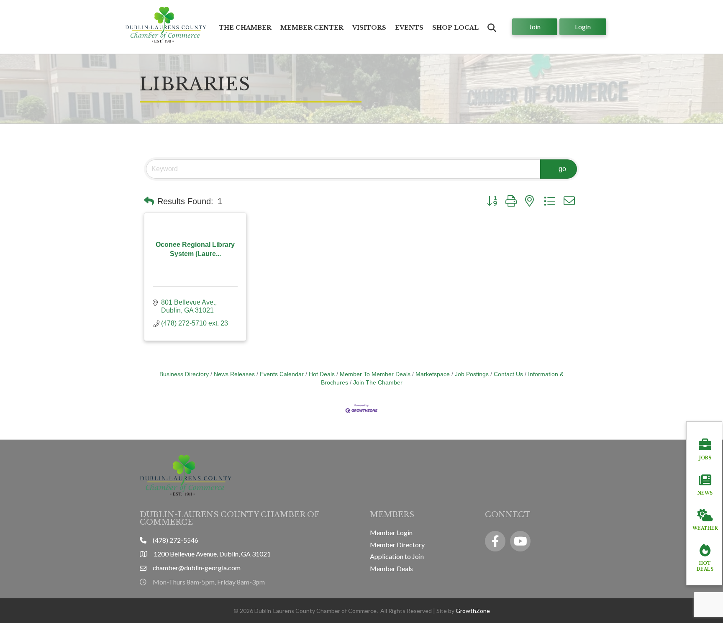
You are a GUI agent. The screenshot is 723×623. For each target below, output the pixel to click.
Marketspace (432, 374)
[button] (149, 201)
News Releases (234, 374)
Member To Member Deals (375, 374)
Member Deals (391, 568)
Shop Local (455, 27)
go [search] (562, 168)
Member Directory (397, 545)
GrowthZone (473, 610)
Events (409, 27)
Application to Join (397, 556)
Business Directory (184, 374)
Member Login (391, 532)
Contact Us (508, 374)
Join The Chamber (378, 382)
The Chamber (245, 27)
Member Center (312, 27)
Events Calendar (282, 374)
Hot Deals (322, 374)
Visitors (369, 27)
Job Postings (472, 374)
